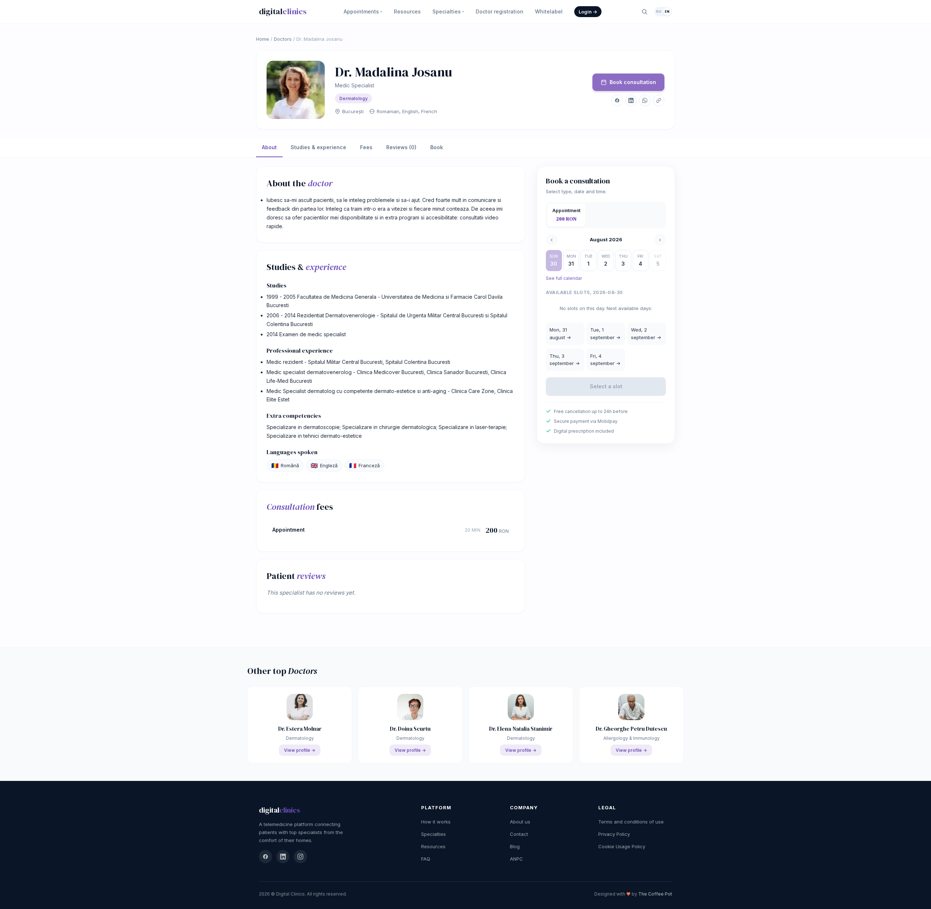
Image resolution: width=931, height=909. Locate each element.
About (269, 147)
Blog (515, 846)
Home (262, 39)
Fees (366, 147)
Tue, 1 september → (605, 333)
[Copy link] (658, 100)
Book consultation (633, 82)
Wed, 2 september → (646, 333)
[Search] (644, 11)
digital (283, 11)
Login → (588, 12)
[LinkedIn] (282, 856)
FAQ (425, 859)
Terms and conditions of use (631, 822)
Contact (519, 834)
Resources (407, 11)
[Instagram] (300, 856)
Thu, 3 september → (565, 359)
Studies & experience (318, 147)
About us (520, 822)
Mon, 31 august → (560, 333)
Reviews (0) (401, 147)
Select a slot (606, 386)
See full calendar (564, 278)
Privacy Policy (614, 834)
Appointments (363, 11)
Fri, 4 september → (605, 359)
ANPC (516, 859)
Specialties (448, 11)
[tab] (566, 215)
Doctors (283, 39)
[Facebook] (265, 856)
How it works (436, 822)
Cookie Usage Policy (621, 846)
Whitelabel (549, 11)
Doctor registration (499, 11)
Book (436, 147)
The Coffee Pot (655, 894)
